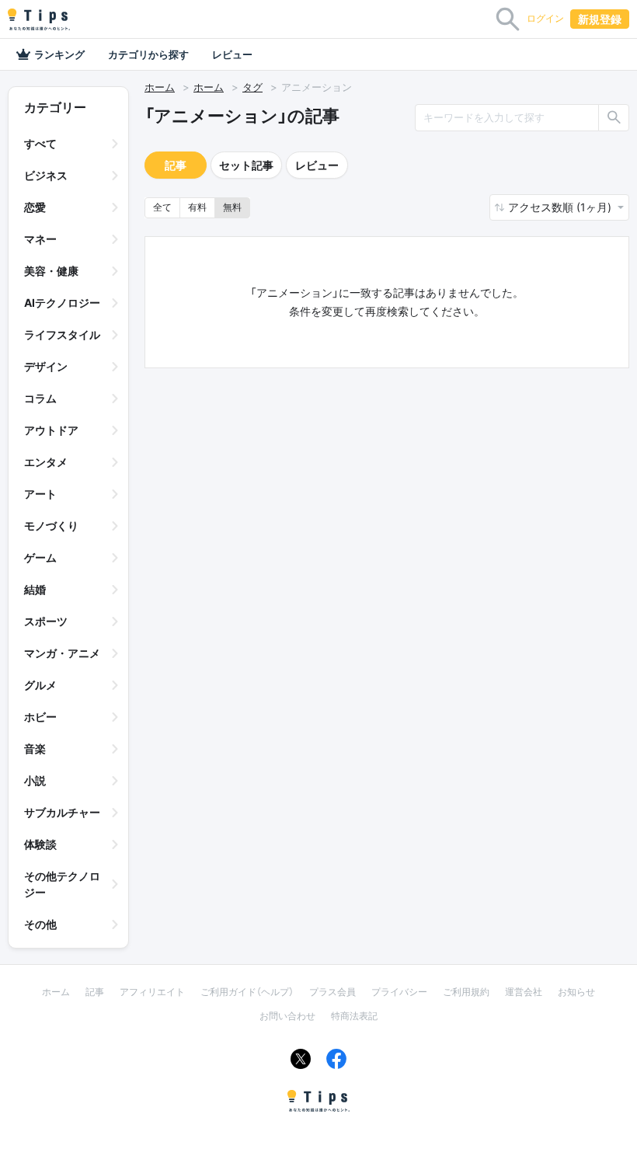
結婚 (35, 589)
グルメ (40, 684)
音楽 (35, 748)
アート (40, 493)
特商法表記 (354, 1016)
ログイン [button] (545, 18)
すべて (40, 143)
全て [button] (162, 207)
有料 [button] (197, 207)
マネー (40, 238)
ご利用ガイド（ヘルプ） (247, 992)
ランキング (59, 54)
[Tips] (39, 19)
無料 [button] (232, 207)
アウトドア (51, 430)
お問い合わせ (287, 1016)
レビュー (232, 54)
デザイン (46, 366)
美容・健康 (51, 270)
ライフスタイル (62, 334)
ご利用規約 (466, 992)
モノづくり (51, 525)
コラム (40, 398)
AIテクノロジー (62, 302)
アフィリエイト (152, 992)
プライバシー (399, 992)
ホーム (159, 87)
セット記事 (246, 165)
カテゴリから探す (148, 54)
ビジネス (46, 175)
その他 (40, 924)
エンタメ (46, 461)
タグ (252, 87)
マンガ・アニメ (62, 653)
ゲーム (40, 557)
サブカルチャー (62, 812)
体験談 (40, 844)
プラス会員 (332, 992)
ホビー (40, 716)
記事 (175, 165)
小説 (35, 780)
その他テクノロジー (62, 884)
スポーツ (46, 621)
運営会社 (523, 992)
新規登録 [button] (599, 19)
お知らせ (576, 992)
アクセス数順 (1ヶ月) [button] (561, 207)
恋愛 (35, 207)
